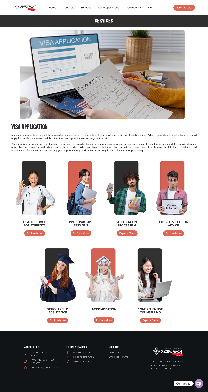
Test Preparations (108, 7)
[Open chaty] (199, 383)
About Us (68, 7)
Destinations (134, 7)
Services (86, 7)
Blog (151, 7)
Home (52, 7)
